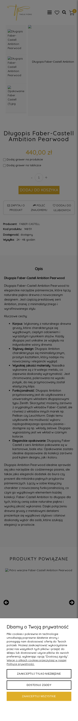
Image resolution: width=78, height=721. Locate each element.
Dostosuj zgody (39, 685)
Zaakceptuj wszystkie (39, 696)
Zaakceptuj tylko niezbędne (39, 673)
